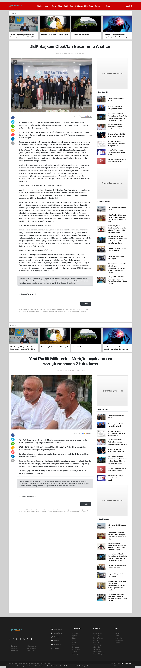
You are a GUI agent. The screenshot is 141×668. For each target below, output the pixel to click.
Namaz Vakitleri (98, 638)
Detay (117, 666)
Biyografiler (118, 638)
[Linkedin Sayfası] (25, 639)
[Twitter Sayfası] (13, 639)
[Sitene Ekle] (36, 639)
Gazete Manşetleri (99, 654)
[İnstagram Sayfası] (17, 639)
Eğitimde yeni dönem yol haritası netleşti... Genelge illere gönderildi (116, 144)
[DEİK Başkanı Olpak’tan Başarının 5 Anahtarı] (51, 85)
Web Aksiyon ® (126, 663)
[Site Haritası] (32, 639)
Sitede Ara (118, 633)
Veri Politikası (14, 650)
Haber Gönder (31, 650)
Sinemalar (96, 647)
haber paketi (64, 663)
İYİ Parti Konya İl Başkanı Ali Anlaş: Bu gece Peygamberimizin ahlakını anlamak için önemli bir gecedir (117, 268)
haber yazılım (81, 663)
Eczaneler (96, 640)
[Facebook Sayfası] (10, 639)
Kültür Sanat (88, 6)
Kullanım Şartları (32, 646)
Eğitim (54, 6)
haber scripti (73, 663)
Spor (71, 6)
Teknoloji (75, 654)
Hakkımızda (13, 646)
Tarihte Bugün (97, 645)
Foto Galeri (58, 629)
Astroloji (117, 642)
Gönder (86, 303)
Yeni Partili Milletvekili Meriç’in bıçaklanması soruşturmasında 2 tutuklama (117, 127)
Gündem (40, 6)
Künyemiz (57, 644)
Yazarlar (56, 637)
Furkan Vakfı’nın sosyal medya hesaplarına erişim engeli (116, 152)
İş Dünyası (79, 6)
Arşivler (56, 641)
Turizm (97, 6)
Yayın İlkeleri (13, 648)
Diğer (108, 6)
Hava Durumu (97, 633)
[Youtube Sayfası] (21, 639)
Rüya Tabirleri (119, 640)
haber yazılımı (55, 663)
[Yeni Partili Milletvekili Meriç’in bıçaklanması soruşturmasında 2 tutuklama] (51, 402)
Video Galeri (58, 633)
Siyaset (47, 6)
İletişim (56, 648)
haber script (89, 663)
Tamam (124, 666)
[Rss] (28, 639)
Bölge (60, 6)
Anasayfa (13, 13)
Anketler (117, 636)
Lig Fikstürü (97, 642)
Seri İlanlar (96, 649)
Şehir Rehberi (97, 651)
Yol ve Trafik (97, 636)
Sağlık (66, 6)
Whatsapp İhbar (32, 648)
